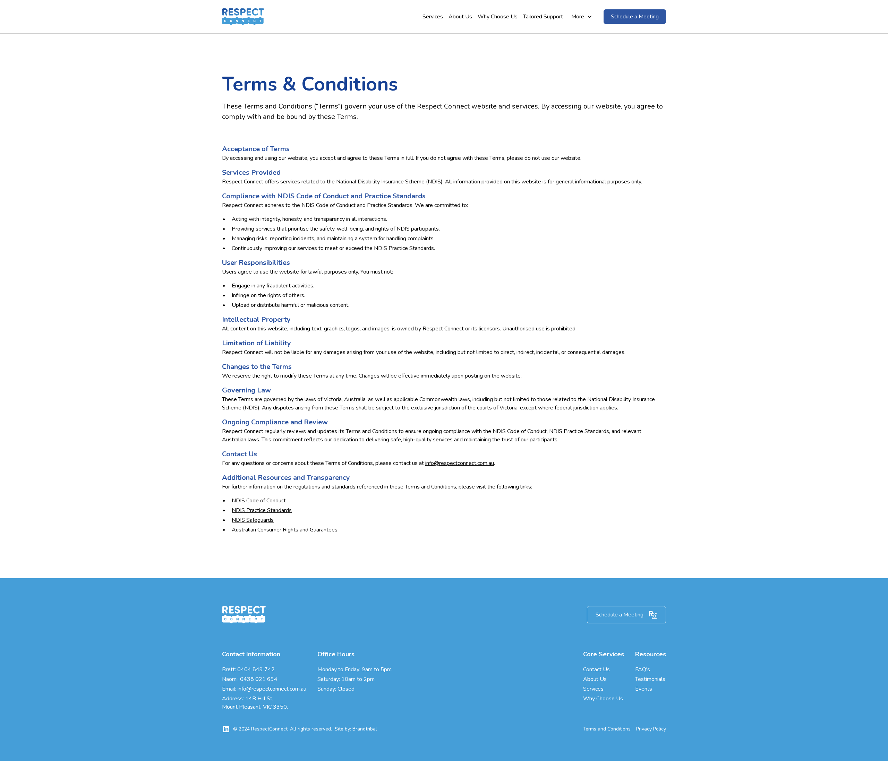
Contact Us (596, 669)
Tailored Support (543, 16)
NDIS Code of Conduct (259, 500)
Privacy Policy (651, 729)
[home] (243, 16)
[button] (582, 17)
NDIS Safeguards (253, 520)
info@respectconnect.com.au (459, 463)
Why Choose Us (498, 16)
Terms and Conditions (607, 729)
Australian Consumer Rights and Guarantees (285, 530)
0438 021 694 (259, 679)
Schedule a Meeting (635, 16)
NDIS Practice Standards (262, 510)
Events (643, 689)
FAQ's (642, 669)
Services (432, 16)
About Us (460, 16)
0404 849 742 (256, 669)
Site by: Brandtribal (356, 729)
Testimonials (650, 679)
